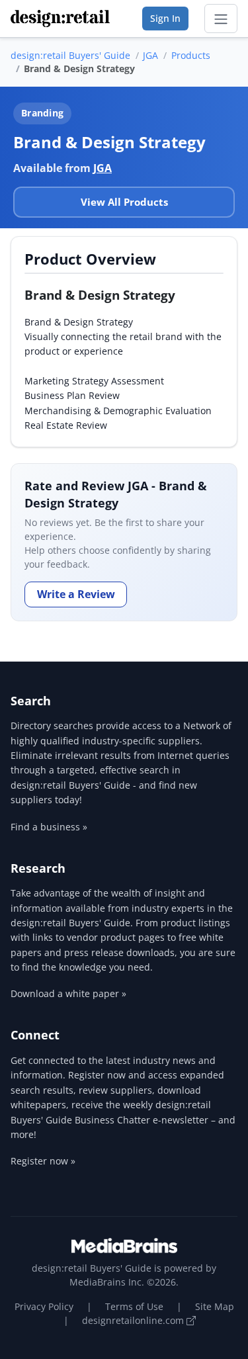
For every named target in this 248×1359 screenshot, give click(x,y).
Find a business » (49, 826)
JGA (150, 55)
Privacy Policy (44, 1306)
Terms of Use (134, 1306)
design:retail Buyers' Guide (70, 55)
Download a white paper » (68, 993)
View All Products (124, 201)
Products (190, 55)
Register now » (43, 1161)
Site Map (214, 1306)
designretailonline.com (134, 1320)
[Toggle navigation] (220, 18)
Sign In (165, 18)
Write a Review (76, 594)
